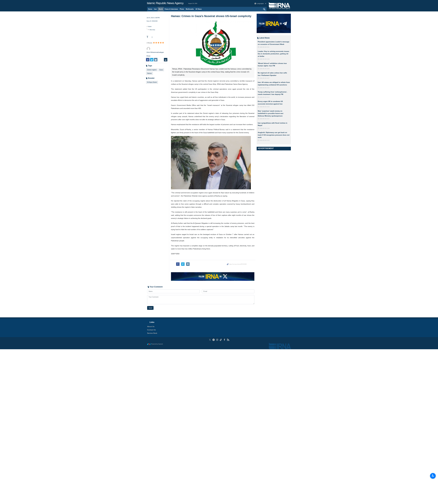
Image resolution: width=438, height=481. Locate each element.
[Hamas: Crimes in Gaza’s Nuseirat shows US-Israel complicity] (212, 43)
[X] (209, 340)
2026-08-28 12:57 (264, 118)
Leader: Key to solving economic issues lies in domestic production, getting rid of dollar (273, 53)
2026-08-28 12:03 (264, 140)
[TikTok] (220, 340)
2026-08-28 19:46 (264, 68)
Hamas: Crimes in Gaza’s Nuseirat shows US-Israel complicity (211, 16)
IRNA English (165, 3)
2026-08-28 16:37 (264, 78)
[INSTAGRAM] (217, 340)
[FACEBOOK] (224, 340)
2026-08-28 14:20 (264, 106)
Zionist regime (151, 70)
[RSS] (228, 340)
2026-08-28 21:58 (264, 59)
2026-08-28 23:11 (264, 47)
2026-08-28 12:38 (264, 128)
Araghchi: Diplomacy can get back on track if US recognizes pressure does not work (273, 135)
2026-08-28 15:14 (264, 97)
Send (150, 308)
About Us (150, 326)
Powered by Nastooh (157, 344)
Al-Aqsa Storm (152, 82)
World (161, 9)
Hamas (149, 73)
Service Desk (152, 333)
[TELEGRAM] (213, 340)
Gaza (161, 70)
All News (199, 9)
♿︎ (433, 476)
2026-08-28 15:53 (264, 87)
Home (150, 9)
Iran (155, 9)
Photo (182, 9)
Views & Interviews (171, 9)
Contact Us (151, 330)
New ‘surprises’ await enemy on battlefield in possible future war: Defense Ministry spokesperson (271, 113)
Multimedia (190, 9)
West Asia (152, 29)
